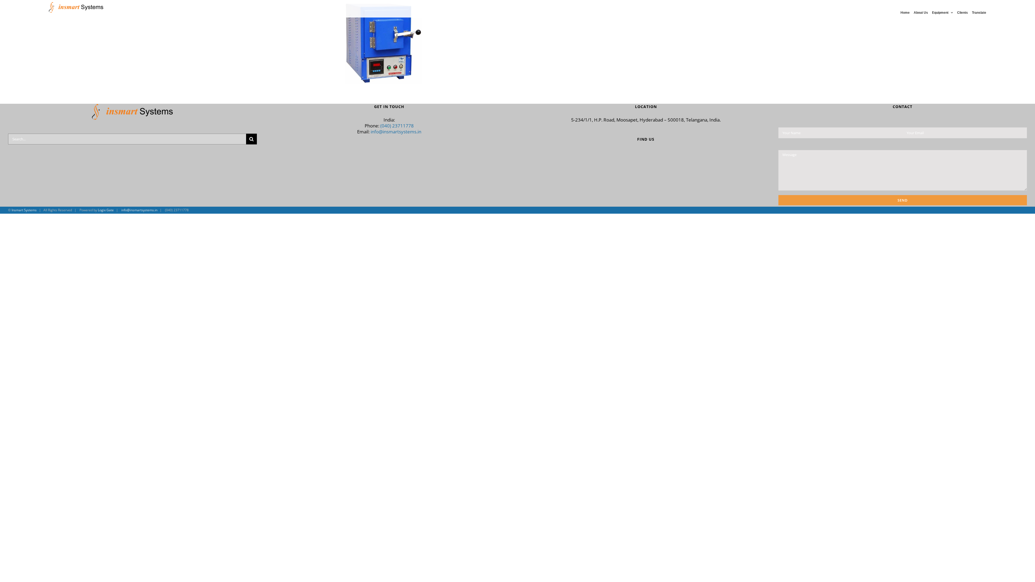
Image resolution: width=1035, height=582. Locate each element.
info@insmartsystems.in (396, 132)
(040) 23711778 (397, 126)
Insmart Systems (24, 210)
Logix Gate (106, 210)
